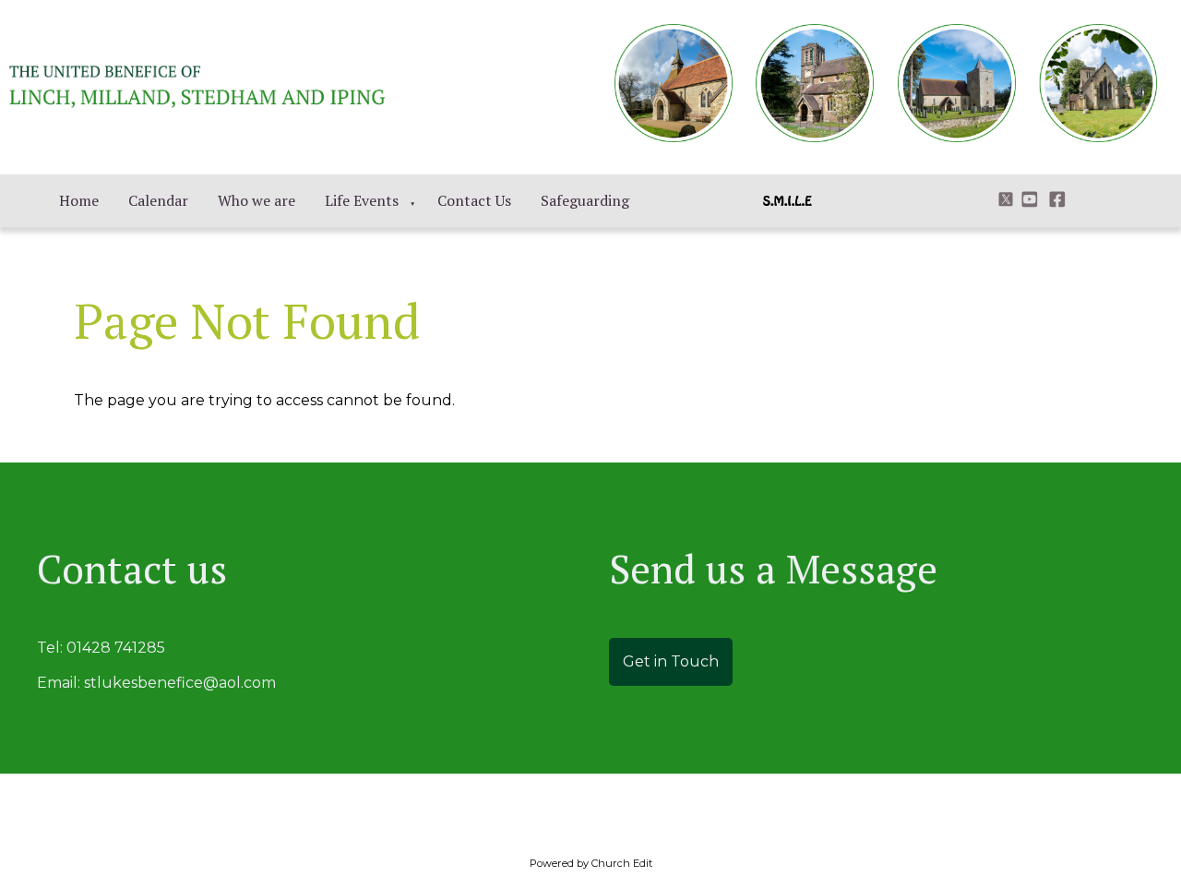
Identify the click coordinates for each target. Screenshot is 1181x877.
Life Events (362, 200)
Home (79, 200)
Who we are (256, 200)
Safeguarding (585, 200)
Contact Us (474, 200)
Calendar (158, 200)
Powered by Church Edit (591, 863)
